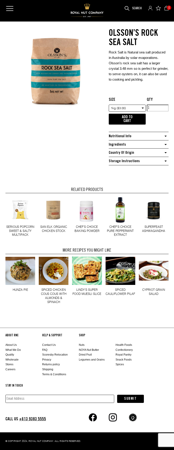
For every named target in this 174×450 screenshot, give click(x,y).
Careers (10, 369)
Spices (120, 364)
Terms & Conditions (54, 374)
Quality (9, 354)
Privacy (46, 359)
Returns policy (51, 364)
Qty (150, 99)
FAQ (44, 349)
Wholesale (12, 359)
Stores (9, 364)
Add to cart (127, 119)
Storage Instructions (124, 161)
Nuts (82, 345)
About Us (11, 345)
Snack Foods (124, 359)
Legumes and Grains (92, 359)
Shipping (47, 369)
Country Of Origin (121, 152)
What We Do (13, 349)
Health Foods (124, 345)
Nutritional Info (120, 136)
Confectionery (124, 349)
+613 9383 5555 (32, 419)
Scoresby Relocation (55, 354)
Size (112, 99)
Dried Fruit (85, 354)
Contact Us (49, 345)
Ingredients (117, 144)
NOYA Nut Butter (89, 349)
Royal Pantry (123, 354)
